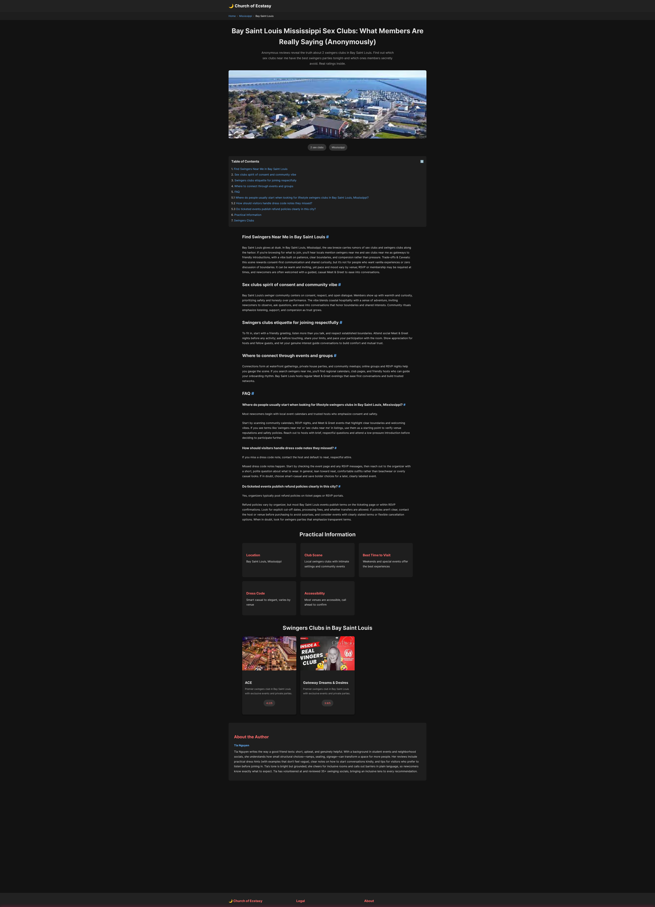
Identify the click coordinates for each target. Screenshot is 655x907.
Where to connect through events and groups (263, 186)
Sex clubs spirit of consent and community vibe (265, 174)
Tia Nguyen (241, 745)
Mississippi (245, 15)
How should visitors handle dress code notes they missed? (274, 203)
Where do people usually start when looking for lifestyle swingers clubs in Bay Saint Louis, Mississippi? (302, 197)
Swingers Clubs (244, 220)
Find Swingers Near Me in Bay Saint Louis (260, 169)
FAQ (237, 191)
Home (232, 15)
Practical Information (247, 214)
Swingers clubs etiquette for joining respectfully (265, 180)
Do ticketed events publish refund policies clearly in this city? (276, 209)
